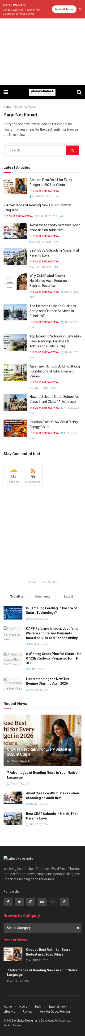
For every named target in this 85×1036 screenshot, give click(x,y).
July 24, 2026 (71, 292)
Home (7, 106)
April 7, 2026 (71, 433)
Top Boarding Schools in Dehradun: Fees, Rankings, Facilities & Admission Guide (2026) (55, 341)
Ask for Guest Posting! (55, 1011)
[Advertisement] (42, 42)
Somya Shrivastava (46, 191)
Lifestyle (9, 1011)
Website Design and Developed (34, 1020)
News (23, 1006)
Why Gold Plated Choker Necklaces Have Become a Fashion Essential (49, 281)
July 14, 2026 (71, 352)
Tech (38, 1006)
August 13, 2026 (47, 216)
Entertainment (58, 1006)
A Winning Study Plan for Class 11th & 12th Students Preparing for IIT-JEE (53, 658)
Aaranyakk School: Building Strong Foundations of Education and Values (55, 371)
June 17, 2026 (40, 388)
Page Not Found (25, 106)
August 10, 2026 (41, 267)
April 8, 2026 (71, 408)
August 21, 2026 (41, 196)
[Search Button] (72, 150)
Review (27, 1011)
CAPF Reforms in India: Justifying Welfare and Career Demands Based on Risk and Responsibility (52, 633)
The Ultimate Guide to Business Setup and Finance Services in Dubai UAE (53, 311)
